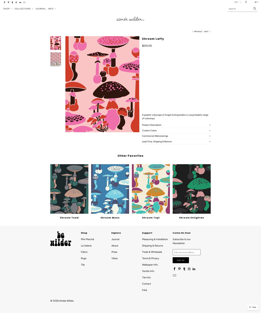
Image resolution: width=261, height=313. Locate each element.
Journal (40, 8)
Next (206, 32)
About (114, 245)
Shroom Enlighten (192, 189)
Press (114, 251)
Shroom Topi (151, 189)
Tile (83, 264)
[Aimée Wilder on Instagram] (16, 3)
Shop (6, 8)
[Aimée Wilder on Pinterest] (8, 3)
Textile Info (148, 271)
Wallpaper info (150, 264)
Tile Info (146, 277)
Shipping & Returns (152, 245)
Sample (165, 82)
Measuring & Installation (155, 239)
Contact (146, 283)
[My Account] (246, 2)
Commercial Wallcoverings (155, 136)
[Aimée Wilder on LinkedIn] (20, 3)
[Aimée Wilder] (130, 15)
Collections (23, 8)
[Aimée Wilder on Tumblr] (12, 3)
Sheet (155, 82)
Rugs (83, 258)
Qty (143, 90)
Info (51, 8)
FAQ (144, 290)
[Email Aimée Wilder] (24, 3)
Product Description (151, 125)
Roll (146, 82)
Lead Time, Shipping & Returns (157, 141)
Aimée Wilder (66, 300)
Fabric (84, 251)
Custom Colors (149, 130)
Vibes (114, 258)
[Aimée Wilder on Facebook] (4, 3)
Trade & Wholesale (152, 251)
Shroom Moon (110, 189)
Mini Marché (87, 239)
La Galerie (86, 245)
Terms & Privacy (150, 258)
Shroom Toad (69, 189)
